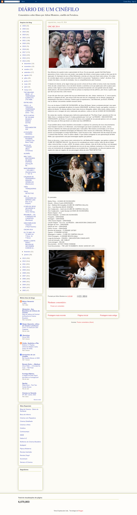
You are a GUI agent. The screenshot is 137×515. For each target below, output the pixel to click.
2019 (24, 46)
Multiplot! (23, 445)
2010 (24, 267)
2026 (24, 26)
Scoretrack (23, 459)
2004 (24, 284)
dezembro (27, 63)
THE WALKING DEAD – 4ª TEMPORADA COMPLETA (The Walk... (29, 95)
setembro (27, 72)
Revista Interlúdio (26, 452)
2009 (24, 270)
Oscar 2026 (25, 337)
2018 (24, 49)
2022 (24, 37)
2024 (24, 32)
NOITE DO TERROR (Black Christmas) (28, 147)
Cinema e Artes (25, 425)
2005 (24, 281)
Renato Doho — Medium (31, 364)
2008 (24, 273)
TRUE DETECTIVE (29, 192)
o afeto (24, 303)
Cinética (22, 428)
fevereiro (27, 251)
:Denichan (26, 335)
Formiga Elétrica (28, 374)
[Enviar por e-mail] (78, 296)
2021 (24, 40)
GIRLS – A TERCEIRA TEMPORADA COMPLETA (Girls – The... (29, 109)
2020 (24, 43)
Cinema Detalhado (26, 421)
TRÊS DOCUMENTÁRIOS (30, 127)
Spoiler (24, 383)
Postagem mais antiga (108, 315)
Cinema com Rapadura (28, 418)
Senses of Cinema (26, 462)
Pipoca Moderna (25, 448)
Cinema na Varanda (29, 393)
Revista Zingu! (25, 455)
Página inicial (83, 315)
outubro (27, 69)
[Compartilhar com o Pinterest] (86, 296)
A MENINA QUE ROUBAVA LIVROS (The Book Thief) (29, 139)
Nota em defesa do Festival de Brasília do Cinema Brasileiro (30, 316)
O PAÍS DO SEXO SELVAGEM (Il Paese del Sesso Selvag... (30, 209)
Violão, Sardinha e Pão (30, 343)
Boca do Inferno (25, 414)
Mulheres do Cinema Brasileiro (30, 442)
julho (26, 78)
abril (26, 87)
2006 (24, 279)
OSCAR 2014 (28, 229)
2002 (24, 290)
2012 (24, 261)
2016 (24, 55)
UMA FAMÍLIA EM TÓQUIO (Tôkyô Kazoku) (30, 225)
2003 (24, 287)
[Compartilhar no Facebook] (84, 296)
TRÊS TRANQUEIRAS (30, 187)
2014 (24, 61)
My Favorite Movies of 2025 (31, 358)
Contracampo (24, 431)
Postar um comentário (57, 306)
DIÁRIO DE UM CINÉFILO (48, 9)
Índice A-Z (23, 438)
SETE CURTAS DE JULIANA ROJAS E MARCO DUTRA (29, 119)
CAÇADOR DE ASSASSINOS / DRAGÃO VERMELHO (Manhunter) (30, 180)
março (26, 90)
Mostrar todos (37, 399)
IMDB (22, 435)
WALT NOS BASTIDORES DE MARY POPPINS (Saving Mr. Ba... (29, 161)
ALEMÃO (27, 153)
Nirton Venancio (28, 301)
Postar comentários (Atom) (85, 322)
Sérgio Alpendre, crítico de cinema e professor (30, 325)
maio (26, 84)
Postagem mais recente (57, 315)
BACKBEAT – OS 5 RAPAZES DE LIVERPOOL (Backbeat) (30, 217)
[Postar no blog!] (80, 296)
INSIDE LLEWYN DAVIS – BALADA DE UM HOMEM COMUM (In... (29, 244)
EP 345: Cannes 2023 (29, 395)
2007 (24, 276)
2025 (24, 29)
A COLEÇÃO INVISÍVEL (28, 133)
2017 (24, 52)
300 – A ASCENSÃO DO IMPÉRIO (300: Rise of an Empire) (30, 199)
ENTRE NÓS (28, 102)
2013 (24, 258)
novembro (27, 66)
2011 (24, 264)
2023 (24, 34)
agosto (26, 75)
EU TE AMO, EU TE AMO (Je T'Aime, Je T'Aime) (29, 235)
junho (26, 81)
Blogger (80, 511)
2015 (24, 58)
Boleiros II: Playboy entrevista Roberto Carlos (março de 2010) (30, 347)
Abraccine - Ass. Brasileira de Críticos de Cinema (31, 310)
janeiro (26, 254)
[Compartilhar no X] (82, 296)
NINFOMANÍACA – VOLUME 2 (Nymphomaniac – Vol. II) (30, 171)
